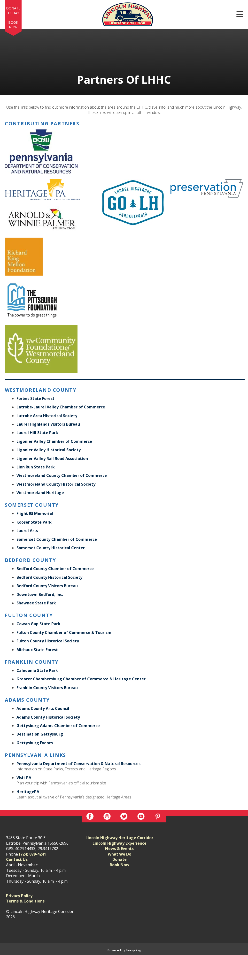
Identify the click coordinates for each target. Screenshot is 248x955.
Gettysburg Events (34, 742)
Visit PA (23, 777)
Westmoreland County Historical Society (55, 484)
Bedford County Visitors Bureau (47, 585)
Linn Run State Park (35, 467)
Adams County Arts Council (42, 708)
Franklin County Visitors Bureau (47, 687)
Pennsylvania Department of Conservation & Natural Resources (78, 763)
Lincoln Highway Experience (120, 843)
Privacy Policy (19, 895)
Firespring (133, 950)
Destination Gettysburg (39, 734)
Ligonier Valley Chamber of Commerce (54, 441)
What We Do (119, 854)
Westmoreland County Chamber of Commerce (61, 475)
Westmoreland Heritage (40, 492)
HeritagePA (27, 791)
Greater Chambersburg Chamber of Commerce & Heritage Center (81, 679)
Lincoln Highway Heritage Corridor (119, 837)
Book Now (13, 25)
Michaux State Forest (37, 649)
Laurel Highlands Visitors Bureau (48, 424)
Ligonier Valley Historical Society (48, 449)
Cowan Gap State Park (38, 623)
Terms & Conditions (25, 901)
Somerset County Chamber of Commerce (56, 539)
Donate (119, 859)
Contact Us (17, 859)
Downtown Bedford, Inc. (39, 594)
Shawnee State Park (36, 603)
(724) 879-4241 (32, 854)
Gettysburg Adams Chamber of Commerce (58, 725)
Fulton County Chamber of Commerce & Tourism (63, 632)
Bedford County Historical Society (49, 577)
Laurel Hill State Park (37, 432)
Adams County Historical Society (48, 717)
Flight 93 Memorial (34, 513)
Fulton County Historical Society (47, 641)
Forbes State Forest (35, 398)
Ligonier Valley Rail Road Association (52, 458)
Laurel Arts (27, 530)
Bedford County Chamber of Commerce (55, 568)
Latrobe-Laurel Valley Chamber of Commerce (60, 407)
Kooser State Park (34, 522)
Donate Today (13, 10)
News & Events (119, 848)
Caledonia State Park (37, 670)
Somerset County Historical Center (50, 547)
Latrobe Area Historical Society (46, 415)
